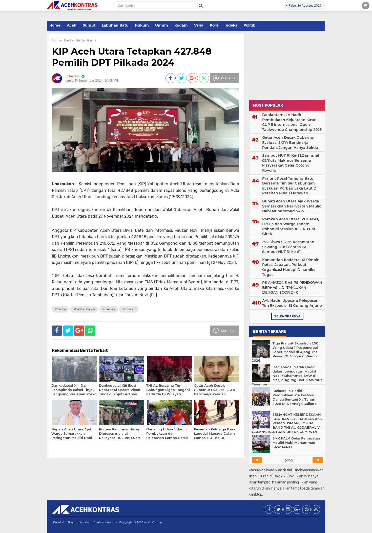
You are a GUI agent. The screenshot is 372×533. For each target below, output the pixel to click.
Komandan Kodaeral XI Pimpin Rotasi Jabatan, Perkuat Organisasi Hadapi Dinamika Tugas (291, 267)
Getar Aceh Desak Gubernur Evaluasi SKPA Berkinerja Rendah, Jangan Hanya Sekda (290, 142)
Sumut (89, 25)
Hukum (142, 25)
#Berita (60, 309)
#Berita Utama (84, 309)
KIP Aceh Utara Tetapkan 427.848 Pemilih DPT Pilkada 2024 (132, 57)
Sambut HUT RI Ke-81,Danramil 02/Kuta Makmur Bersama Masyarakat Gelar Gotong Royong (290, 163)
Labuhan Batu (115, 25)
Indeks (230, 25)
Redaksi (58, 522)
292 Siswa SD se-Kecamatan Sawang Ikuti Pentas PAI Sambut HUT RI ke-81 (288, 247)
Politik (249, 25)
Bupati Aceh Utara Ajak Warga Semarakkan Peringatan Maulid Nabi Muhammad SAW (292, 206)
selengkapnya (287, 316)
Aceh (71, 25)
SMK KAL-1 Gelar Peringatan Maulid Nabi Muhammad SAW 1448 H (296, 442)
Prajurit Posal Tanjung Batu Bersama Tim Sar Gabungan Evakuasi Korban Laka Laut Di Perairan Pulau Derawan (290, 186)
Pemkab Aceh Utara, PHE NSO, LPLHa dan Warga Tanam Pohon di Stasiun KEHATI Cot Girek (290, 226)
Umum (161, 25)
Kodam (181, 25)
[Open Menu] (365, 5)
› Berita (67, 40)
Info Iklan (84, 522)
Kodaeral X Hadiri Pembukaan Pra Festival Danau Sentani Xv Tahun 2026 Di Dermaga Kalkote (295, 397)
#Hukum (128, 309)
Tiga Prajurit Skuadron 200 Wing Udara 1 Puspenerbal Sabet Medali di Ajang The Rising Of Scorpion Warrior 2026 (285, 351)
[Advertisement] (287, 65)
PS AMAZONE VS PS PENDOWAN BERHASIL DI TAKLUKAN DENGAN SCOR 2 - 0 (292, 287)
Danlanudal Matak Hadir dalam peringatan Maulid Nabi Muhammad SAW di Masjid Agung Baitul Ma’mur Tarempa (287, 375)
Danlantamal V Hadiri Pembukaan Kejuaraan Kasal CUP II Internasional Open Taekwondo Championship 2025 (292, 122)
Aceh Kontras (103, 522)
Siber (70, 522)
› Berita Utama (85, 40)
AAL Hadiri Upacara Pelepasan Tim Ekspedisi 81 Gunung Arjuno (292, 303)
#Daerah (108, 309)
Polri (214, 25)
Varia (198, 25)
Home (54, 25)
